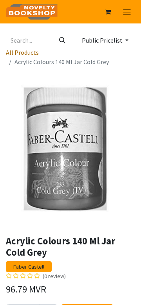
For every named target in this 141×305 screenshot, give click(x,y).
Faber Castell (28, 266)
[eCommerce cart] (108, 12)
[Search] (62, 40)
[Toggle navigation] (127, 11)
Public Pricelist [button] (103, 40)
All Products (22, 52)
